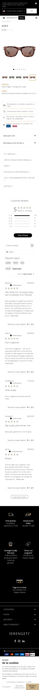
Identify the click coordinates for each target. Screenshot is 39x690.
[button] (20, 614)
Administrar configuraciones (19, 687)
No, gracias (6, 687)
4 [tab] (19, 69)
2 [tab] (15, 69)
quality (8, 263)
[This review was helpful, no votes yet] (28, 324)
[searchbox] (17, 245)
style (22, 263)
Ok (32, 11)
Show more (16, 268)
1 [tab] (13, 69)
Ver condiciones (17, 119)
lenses (8, 269)
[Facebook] (15, 642)
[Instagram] (19, 642)
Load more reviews (19, 497)
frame (16, 263)
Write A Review (23, 235)
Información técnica (13, 143)
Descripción (9, 136)
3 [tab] (17, 69)
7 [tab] (25, 69)
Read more (15, 316)
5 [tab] (21, 69)
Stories (21, 18)
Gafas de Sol (6, 21)
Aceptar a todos (32, 687)
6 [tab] (23, 69)
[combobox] (26, 274)
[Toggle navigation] (4, 18)
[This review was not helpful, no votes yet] (31, 324)
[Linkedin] (23, 642)
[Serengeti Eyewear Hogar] (12, 18)
